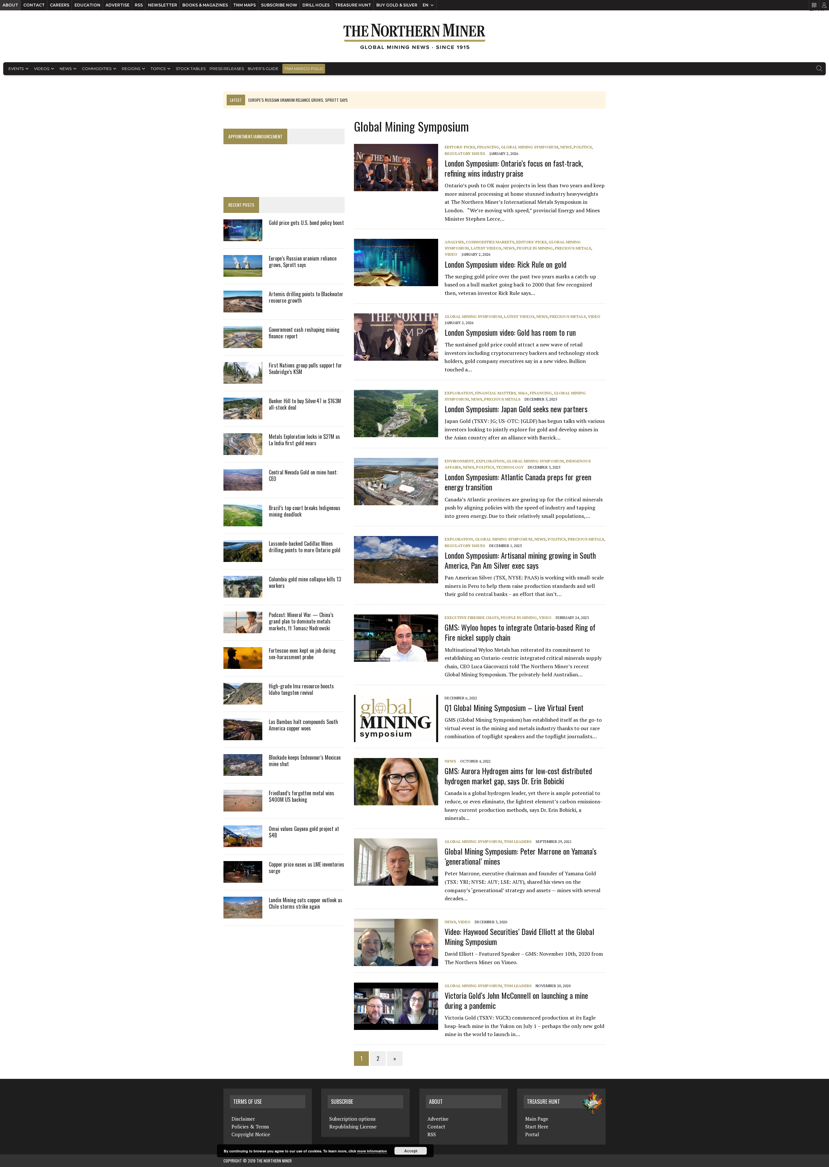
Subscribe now (279, 5)
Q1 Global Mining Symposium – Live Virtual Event (514, 707)
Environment (459, 461)
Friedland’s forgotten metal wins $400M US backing (301, 796)
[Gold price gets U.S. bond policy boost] (242, 236)
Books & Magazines (205, 5)
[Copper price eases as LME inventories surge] (242, 878)
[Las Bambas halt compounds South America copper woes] (242, 735)
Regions (131, 68)
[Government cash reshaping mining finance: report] (242, 343)
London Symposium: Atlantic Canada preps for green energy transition (518, 482)
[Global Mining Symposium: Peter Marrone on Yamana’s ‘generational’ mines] (399, 881)
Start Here (536, 1126)
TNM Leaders (517, 841)
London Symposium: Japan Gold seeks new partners (516, 408)
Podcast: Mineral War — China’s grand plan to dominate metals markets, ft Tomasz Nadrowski (301, 621)
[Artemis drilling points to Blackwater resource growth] (242, 307)
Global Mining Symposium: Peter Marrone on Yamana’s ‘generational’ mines (520, 856)
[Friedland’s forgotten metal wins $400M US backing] (242, 807)
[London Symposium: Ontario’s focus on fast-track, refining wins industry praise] (399, 187)
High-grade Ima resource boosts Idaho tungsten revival (301, 689)
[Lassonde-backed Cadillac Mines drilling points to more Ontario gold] (242, 557)
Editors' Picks (460, 147)
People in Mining (535, 248)
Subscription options (352, 1118)
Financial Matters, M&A (501, 393)
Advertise (118, 5)
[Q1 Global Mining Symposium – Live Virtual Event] (399, 737)
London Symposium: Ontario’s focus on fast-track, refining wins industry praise (514, 168)
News (66, 68)
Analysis (454, 241)
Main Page (536, 1118)
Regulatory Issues (465, 153)
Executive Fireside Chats (472, 617)
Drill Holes (316, 5)
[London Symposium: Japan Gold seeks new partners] (399, 432)
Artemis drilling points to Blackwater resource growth (306, 297)
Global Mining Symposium (529, 147)
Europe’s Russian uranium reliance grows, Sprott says (302, 261)
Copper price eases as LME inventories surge (306, 867)
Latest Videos (486, 248)
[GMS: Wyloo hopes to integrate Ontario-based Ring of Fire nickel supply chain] (399, 657)
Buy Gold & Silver (396, 5)
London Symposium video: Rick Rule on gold (505, 264)
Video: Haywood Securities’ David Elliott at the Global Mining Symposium (519, 936)
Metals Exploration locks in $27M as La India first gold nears (304, 440)
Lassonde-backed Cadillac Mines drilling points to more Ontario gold (304, 547)
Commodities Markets (490, 241)
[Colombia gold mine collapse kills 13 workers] (242, 593)
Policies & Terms (250, 1126)
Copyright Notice (251, 1134)
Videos (41, 68)
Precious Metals (573, 248)
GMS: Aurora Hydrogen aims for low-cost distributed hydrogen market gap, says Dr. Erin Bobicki (518, 776)
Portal (532, 1134)
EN (425, 5)
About (10, 5)
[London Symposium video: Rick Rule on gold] (399, 282)
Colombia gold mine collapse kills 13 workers (305, 582)
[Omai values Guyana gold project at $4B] (242, 842)
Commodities (96, 68)
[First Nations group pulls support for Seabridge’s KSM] (242, 379)
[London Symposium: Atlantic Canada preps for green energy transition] (399, 500)
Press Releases (227, 68)
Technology (510, 467)
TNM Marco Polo (303, 68)
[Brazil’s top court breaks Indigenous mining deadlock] (242, 521)
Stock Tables (191, 68)
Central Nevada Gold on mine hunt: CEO (303, 475)
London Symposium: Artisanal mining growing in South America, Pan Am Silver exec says (520, 560)
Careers (59, 5)
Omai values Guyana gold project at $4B (304, 832)
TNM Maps (244, 5)
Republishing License (353, 1126)
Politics (582, 147)
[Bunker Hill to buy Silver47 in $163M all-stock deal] (242, 414)
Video (451, 254)
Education (87, 5)
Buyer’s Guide (263, 68)
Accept (410, 1151)
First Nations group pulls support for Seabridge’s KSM (305, 368)
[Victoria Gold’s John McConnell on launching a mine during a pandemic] (399, 1025)
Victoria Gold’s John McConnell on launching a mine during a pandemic (516, 1000)
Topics (158, 68)
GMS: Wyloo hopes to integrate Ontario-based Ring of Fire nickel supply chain (520, 632)
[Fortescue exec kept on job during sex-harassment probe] (242, 664)
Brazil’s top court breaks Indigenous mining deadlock (304, 511)
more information (372, 1151)
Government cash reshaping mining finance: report (304, 333)
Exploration (459, 393)
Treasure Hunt (353, 5)
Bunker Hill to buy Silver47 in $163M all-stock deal (305, 404)
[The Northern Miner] (414, 36)
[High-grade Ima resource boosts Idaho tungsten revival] (242, 700)
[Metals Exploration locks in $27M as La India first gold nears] (242, 450)
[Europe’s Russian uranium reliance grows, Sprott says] (242, 272)
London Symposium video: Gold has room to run (510, 332)
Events (16, 68)
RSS (139, 5)
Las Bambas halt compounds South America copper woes (303, 725)
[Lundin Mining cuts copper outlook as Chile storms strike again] (242, 913)
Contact (34, 5)
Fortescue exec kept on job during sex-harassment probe (302, 654)
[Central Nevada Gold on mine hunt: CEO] (242, 486)
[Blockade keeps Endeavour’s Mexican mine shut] (242, 771)
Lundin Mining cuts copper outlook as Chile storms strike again (305, 903)
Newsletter (162, 5)
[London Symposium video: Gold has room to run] (399, 356)
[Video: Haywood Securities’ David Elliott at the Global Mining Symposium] (399, 961)
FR (821, 8)
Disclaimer (243, 1118)
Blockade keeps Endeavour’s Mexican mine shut (305, 760)
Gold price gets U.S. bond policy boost (306, 223)
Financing (488, 147)
